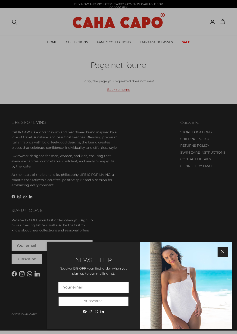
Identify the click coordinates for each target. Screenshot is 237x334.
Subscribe (93, 301)
